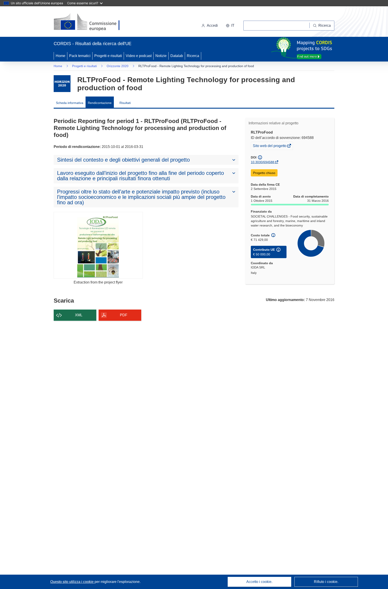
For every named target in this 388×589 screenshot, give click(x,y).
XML (78, 315)
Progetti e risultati (108, 56)
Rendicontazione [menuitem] (100, 103)
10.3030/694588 (262, 162)
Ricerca (193, 56)
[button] (230, 26)
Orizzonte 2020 (117, 66)
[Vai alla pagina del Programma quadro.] (62, 83)
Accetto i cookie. (259, 582)
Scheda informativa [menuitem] (69, 103)
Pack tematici (79, 56)
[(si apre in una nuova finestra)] (89, 22)
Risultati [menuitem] (125, 103)
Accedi (212, 25)
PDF (123, 315)
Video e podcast (139, 56)
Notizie (161, 56)
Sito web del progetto (270, 146)
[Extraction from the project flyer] (98, 245)
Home (60, 56)
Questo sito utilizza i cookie (72, 582)
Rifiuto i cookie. (326, 582)
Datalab (176, 56)
